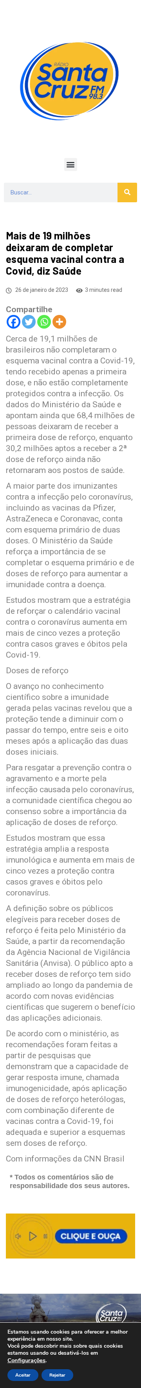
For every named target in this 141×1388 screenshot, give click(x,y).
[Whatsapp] (44, 322)
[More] (59, 322)
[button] (70, 164)
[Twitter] (29, 322)
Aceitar (23, 1375)
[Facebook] (13, 322)
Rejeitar (57, 1375)
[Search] (127, 192)
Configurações (26, 1360)
